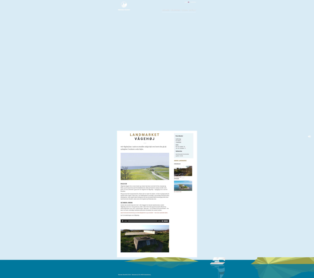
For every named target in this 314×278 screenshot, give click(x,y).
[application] (145, 221)
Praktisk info (193, 2)
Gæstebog (192, 10)
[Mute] (162, 221)
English (186, 2)
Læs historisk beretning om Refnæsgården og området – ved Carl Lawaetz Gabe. (144, 213)
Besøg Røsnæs (175, 10)
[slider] (166, 220)
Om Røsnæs (165, 10)
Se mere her (177, 177)
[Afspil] (123, 221)
